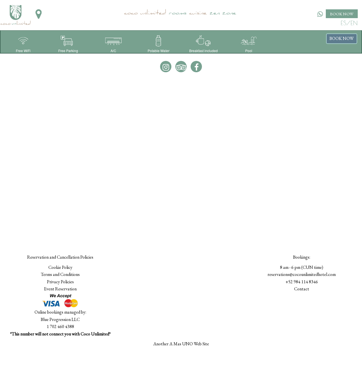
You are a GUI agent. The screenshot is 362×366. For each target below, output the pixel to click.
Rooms (177, 13)
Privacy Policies (60, 282)
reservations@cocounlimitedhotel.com (302, 274)
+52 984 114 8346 (301, 282)
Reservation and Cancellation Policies (60, 257)
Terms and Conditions (60, 274)
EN (354, 23)
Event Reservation (60, 289)
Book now (341, 38)
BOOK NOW (342, 13)
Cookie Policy (60, 267)
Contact (301, 289)
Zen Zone (223, 13)
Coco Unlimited (145, 13)
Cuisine (198, 13)
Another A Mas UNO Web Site (181, 344)
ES (343, 23)
